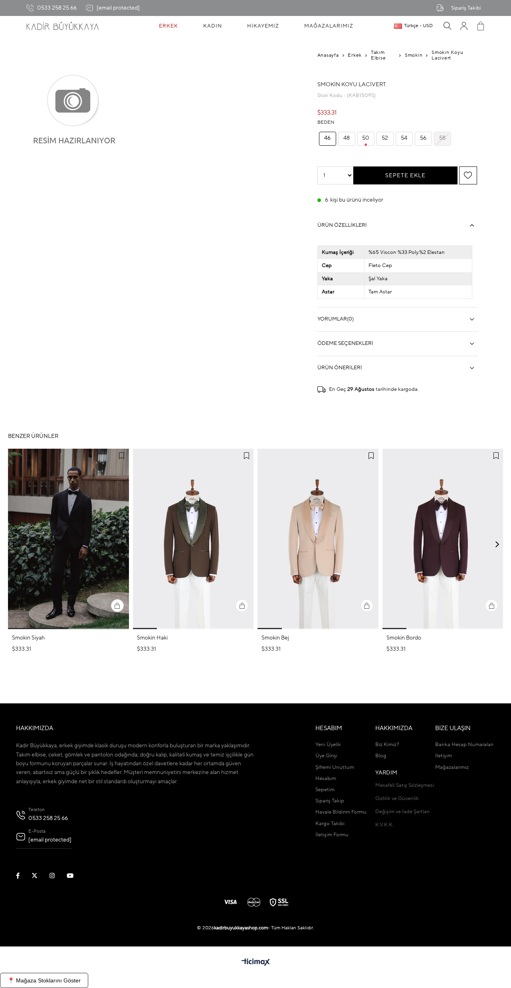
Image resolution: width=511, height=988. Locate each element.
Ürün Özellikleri (342, 225)
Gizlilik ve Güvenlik (397, 798)
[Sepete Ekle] (117, 605)
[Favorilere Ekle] (468, 175)
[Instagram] (57, 876)
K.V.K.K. (384, 825)
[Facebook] (23, 876)
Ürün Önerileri (339, 367)
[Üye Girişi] (463, 26)
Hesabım (325, 778)
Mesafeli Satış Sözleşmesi (404, 785)
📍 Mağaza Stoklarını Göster (44, 980)
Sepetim (325, 789)
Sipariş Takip (329, 801)
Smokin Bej (275, 638)
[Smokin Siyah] (68, 539)
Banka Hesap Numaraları (464, 744)
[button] (38, 628)
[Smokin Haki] (193, 539)
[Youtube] (75, 876)
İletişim (443, 755)
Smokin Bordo (403, 638)
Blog (380, 755)
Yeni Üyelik (328, 744)
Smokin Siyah (28, 638)
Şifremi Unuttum (334, 767)
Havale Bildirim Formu (340, 812)
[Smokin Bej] (317, 539)
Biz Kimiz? (387, 744)
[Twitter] (40, 876)
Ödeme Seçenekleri (345, 343)
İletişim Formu (332, 835)
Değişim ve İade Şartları (402, 811)
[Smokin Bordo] (442, 539)
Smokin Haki (152, 638)
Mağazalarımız (452, 767)
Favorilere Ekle (121, 455)
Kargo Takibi (330, 823)
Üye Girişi (326, 755)
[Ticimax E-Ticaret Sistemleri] (256, 962)
